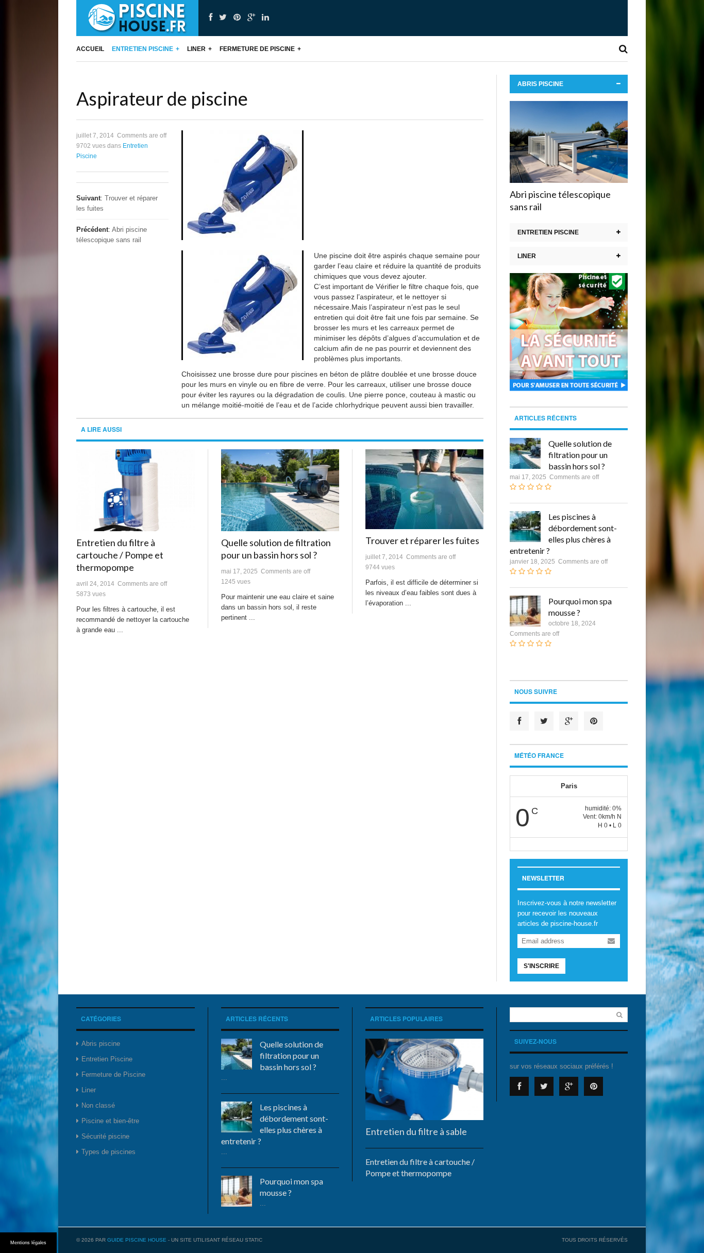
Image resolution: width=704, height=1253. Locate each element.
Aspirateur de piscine (162, 98)
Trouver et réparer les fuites (422, 540)
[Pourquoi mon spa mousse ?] (525, 611)
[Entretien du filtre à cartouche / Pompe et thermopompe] (135, 490)
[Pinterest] (237, 17)
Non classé (98, 1105)
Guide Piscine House (136, 1240)
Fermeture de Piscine (257, 49)
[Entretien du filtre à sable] (424, 1080)
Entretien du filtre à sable (416, 1131)
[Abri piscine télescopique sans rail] (569, 142)
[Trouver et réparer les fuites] (424, 489)
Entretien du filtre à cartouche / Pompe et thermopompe (119, 555)
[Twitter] (223, 17)
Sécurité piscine (105, 1136)
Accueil (90, 49)
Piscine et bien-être (110, 1121)
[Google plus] (251, 17)
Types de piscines (108, 1152)
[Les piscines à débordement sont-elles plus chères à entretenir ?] (525, 526)
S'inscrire (541, 966)
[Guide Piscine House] (137, 18)
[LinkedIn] (265, 17)
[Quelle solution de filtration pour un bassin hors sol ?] (280, 490)
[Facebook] (210, 17)
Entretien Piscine (142, 49)
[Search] (623, 49)
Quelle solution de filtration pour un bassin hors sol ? (580, 454)
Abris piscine (540, 84)
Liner (196, 49)
